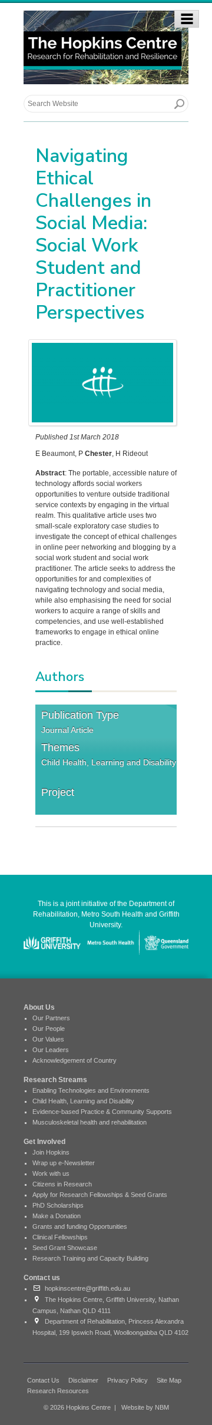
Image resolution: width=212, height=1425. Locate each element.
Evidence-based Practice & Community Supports (102, 1111)
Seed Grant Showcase (64, 1247)
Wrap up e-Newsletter (63, 1162)
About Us (39, 1007)
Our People (48, 1028)
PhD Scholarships (58, 1205)
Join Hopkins (50, 1152)
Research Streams (55, 1080)
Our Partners (51, 1017)
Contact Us (43, 1380)
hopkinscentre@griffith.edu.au (85, 1288)
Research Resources (58, 1390)
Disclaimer (83, 1380)
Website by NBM (145, 1407)
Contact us (42, 1278)
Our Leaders (50, 1049)
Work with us (50, 1173)
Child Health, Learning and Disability (108, 762)
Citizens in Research (62, 1184)
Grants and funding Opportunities (79, 1226)
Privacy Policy (127, 1380)
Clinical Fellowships (60, 1237)
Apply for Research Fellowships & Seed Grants (99, 1194)
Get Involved (44, 1142)
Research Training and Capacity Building (90, 1258)
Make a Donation (56, 1215)
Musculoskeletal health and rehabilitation (89, 1122)
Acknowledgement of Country (74, 1060)
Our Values (48, 1039)
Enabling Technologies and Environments (91, 1090)
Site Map (169, 1380)
